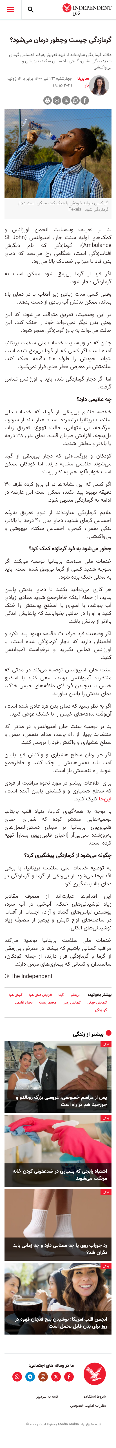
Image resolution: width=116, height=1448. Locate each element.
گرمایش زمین (72, 1002)
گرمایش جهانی (97, 1002)
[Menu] (10, 9)
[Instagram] (43, 1377)
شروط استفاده (95, 1396)
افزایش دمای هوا (40, 995)
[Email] (57, 100)
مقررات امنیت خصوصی (88, 1405)
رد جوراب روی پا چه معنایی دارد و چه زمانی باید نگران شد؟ (60, 1249)
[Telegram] (30, 1377)
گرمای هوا (16, 995)
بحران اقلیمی (23, 1002)
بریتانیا (75, 995)
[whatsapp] (17, 1377)
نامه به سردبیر (47, 1396)
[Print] (47, 100)
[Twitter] (66, 100)
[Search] (31, 9)
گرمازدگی (101, 1010)
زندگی (79, 1034)
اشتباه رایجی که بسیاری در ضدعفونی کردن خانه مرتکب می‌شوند (60, 1175)
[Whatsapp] (75, 100)
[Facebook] (85, 100)
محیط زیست (47, 1002)
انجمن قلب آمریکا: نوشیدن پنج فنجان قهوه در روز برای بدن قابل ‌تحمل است (61, 1323)
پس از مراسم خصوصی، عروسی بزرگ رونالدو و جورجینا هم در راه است (61, 1101)
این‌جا (105, 799)
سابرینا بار (83, 82)
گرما (61, 995)
